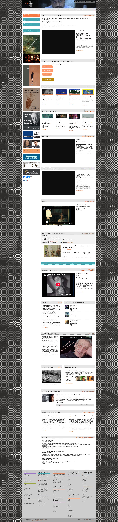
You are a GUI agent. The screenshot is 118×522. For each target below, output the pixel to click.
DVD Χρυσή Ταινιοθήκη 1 (42, 502)
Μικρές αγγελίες (81, 1)
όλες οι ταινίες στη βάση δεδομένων (88, 233)
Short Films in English (94, 9)
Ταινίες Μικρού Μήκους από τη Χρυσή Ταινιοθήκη (43, 477)
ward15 (93, 520)
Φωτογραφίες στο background (87, 498)
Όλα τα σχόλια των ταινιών (42, 484)
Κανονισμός (55, 491)
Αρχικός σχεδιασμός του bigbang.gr (86, 492)
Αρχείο (83, 481)
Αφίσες (83, 501)
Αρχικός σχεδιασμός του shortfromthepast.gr (86, 495)
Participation (70, 515)
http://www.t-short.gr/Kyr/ (36, 520)
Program (69, 484)
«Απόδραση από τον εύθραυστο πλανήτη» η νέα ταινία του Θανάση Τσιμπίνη (74, 122)
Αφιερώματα (40, 500)
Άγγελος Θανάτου (74, 307)
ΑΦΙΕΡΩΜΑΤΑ (59, 9)
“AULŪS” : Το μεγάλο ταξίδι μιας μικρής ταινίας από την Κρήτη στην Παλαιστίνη (47, 122)
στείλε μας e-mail (70, 242)
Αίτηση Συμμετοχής (56, 490)
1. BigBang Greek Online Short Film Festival (59, 475)
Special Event (70, 516)
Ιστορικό (83, 479)
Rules (54, 507)
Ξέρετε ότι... (26, 490)
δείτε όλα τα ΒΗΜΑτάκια (90, 136)
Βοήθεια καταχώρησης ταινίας (29, 503)
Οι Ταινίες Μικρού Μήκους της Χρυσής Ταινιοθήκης (43, 497)
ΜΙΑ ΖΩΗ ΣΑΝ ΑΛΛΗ (80, 30)
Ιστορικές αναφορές (27, 488)
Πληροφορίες (55, 492)
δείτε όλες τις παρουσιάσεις (89, 111)
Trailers (25, 487)
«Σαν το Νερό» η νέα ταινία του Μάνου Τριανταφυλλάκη (87, 122)
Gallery (54, 508)
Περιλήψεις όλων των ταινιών (43, 483)
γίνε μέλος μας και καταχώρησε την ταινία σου (56, 241)
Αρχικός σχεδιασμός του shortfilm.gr (86, 490)
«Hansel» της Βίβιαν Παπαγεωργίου (59, 122)
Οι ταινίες (54, 495)
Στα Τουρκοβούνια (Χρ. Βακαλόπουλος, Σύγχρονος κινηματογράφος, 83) (81, 416)
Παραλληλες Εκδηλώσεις (57, 483)
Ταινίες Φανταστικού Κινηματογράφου (85, 476)
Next (93, 252)
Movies (54, 505)
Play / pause (57, 405)
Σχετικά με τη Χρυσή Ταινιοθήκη (43, 499)
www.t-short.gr (39, 519)
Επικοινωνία (92, 1)
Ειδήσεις (75, 1)
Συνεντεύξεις (40, 501)
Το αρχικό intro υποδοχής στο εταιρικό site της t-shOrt (87, 497)
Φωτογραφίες (84, 480)
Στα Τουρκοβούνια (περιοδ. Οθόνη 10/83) (49, 415)
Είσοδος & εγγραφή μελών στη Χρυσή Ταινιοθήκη (43, 491)
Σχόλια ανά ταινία (41, 485)
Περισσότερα (84, 105)
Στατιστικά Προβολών (86, 488)
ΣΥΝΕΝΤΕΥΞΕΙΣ (67, 9)
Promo (69, 485)
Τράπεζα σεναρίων (27, 485)
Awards (69, 479)
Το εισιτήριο (73, 322)
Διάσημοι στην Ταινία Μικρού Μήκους (29, 493)
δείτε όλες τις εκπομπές (90, 391)
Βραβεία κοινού (85, 478)
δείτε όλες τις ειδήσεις (90, 87)
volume (92, 405)
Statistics (69, 491)
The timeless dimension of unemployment (57, 503)
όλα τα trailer (92, 201)
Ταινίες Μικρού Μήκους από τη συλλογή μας (43, 475)
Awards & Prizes (55, 506)
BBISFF (69, 499)
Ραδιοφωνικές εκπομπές (28, 494)
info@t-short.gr (44, 519)
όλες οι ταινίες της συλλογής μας (88, 15)
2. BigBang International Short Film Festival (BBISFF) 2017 (59, 477)
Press (69, 486)
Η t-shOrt (87, 1)
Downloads (70, 490)
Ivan (77, 172)
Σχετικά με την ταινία (79, 50)
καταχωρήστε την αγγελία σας (89, 437)
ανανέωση (83, 136)
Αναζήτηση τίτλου (27, 500)
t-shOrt (87, 519)
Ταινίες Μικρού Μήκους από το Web (44, 479)
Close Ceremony (70, 489)
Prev (43, 252)
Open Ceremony (70, 510)
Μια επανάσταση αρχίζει (81, 273)
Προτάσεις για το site (27, 495)
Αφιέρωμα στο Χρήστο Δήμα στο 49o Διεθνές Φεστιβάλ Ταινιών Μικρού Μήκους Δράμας (60, 98)
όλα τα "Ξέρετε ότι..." (45, 327)
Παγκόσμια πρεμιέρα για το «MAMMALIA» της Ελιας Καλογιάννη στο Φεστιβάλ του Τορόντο (74, 98)
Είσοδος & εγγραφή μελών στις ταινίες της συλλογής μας (43, 489)
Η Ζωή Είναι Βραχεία (67, 246)
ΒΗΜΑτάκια (26, 489)
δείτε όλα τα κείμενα (91, 412)
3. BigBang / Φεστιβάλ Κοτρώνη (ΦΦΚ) (58, 480)
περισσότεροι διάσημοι (69, 383)
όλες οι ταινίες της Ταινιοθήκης (91, 270)
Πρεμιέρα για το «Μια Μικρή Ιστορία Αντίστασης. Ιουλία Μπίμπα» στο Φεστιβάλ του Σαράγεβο (46, 98)
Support (54, 510)
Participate (55, 511)
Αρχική (24, 9)
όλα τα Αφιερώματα (91, 333)
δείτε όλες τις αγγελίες (79, 437)
